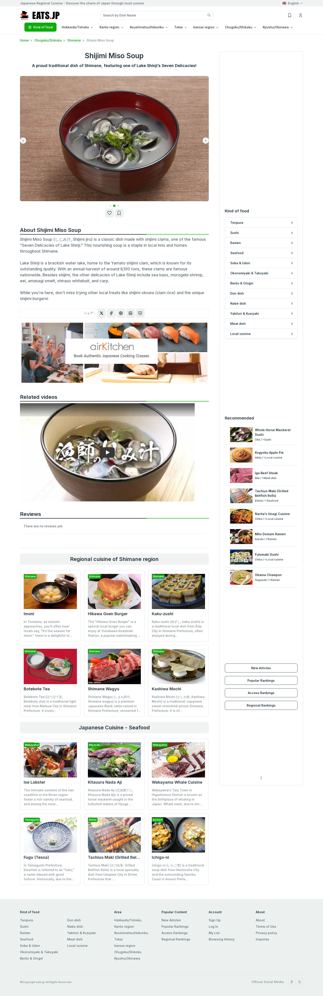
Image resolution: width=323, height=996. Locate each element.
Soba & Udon (30, 945)
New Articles (261, 668)
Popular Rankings (261, 680)
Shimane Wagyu (103, 689)
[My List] (119, 213)
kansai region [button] (203, 27)
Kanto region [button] (109, 27)
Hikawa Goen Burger (108, 613)
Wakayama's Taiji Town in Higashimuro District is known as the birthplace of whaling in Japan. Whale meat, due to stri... (177, 797)
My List (214, 933)
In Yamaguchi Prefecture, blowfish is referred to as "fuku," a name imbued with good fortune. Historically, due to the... (49, 872)
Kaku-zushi (162, 613)
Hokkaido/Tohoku (128, 920)
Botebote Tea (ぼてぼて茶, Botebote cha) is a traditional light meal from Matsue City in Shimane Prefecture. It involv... (50, 703)
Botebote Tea (37, 689)
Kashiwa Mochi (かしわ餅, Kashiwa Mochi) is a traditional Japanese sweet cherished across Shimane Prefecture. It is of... (178, 703)
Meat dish (75, 939)
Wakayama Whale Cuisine (177, 782)
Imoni (29, 613)
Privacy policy (266, 933)
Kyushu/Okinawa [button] (276, 27)
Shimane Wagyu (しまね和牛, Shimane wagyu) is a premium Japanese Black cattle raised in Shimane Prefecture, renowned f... (114, 703)
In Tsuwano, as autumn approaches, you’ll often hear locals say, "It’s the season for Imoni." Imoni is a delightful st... (48, 628)
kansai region (124, 945)
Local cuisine (77, 945)
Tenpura (26, 920)
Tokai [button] (178, 27)
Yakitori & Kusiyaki (81, 933)
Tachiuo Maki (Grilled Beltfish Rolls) (122, 857)
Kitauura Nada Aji (105, 782)
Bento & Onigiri (31, 958)
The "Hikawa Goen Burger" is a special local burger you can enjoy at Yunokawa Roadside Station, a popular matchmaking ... (114, 628)
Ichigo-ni (160, 857)
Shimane (74, 40)
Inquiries (262, 939)
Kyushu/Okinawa (127, 958)
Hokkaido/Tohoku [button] (75, 27)
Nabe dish (75, 926)
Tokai (118, 939)
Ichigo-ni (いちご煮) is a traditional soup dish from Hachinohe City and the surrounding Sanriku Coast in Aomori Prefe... (178, 872)
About (260, 920)
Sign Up (215, 920)
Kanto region (124, 926)
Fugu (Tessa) (36, 857)
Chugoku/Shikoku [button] (238, 27)
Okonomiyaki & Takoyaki (39, 952)
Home (25, 40)
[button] (110, 206)
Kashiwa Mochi (166, 689)
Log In (213, 926)
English (293, 3)
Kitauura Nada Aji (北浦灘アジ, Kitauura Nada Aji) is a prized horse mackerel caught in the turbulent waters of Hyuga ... (110, 797)
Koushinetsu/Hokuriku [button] (147, 27)
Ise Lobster (34, 782)
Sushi (24, 926)
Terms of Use (266, 926)
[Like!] (109, 213)
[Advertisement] (261, 377)
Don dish (74, 920)
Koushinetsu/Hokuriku (131, 933)
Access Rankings (261, 693)
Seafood (26, 939)
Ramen (25, 933)
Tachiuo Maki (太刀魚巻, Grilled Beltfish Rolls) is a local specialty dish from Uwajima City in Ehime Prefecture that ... (113, 872)
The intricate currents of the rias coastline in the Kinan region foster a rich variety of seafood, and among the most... (49, 797)
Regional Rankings (261, 705)
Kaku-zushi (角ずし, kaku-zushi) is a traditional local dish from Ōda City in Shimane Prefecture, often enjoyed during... (178, 628)
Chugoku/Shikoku (48, 40)
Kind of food (43, 27)
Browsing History (222, 939)
